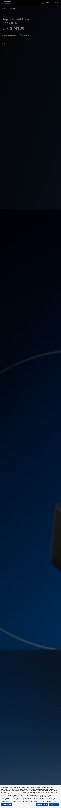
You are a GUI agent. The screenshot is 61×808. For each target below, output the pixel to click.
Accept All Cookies (42, 804)
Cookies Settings (6, 804)
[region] (30, 796)
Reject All (53, 804)
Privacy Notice (32, 800)
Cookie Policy (23, 800)
